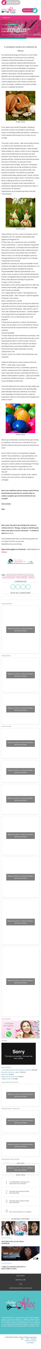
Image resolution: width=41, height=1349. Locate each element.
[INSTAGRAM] (20, 1329)
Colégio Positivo (6, 1079)
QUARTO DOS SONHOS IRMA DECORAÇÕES (19, 1192)
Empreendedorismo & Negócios (20, 1288)
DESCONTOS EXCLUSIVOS (10, 1159)
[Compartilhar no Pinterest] (28, 586)
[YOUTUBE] (23, 1329)
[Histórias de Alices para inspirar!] (20, 1228)
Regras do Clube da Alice (9, 1076)
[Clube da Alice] (8, 10)
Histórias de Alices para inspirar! (12, 1242)
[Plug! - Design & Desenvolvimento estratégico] (30, 1341)
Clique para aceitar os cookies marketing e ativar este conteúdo (20, 629)
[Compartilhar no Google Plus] (23, 586)
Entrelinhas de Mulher (8, 25)
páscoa (31, 577)
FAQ (20, 1284)
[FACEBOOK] (17, 1329)
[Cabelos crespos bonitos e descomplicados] (20, 1253)
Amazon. (10, 533)
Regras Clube (21, 1280)
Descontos (4, 1074)
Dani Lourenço (22, 577)
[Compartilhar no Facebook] (12, 586)
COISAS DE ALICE (6, 1238)
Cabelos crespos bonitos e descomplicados (13, 1268)
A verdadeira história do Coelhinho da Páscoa (16, 1070)
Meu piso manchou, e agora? (10, 1072)
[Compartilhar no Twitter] (18, 586)
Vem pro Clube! (12, 2)
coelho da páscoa (8, 577)
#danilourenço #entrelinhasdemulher (20, 575)
